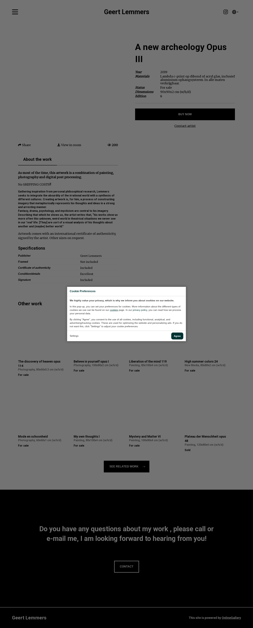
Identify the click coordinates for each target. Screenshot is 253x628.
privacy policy (140, 310)
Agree (177, 336)
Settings (74, 335)
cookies (114, 310)
